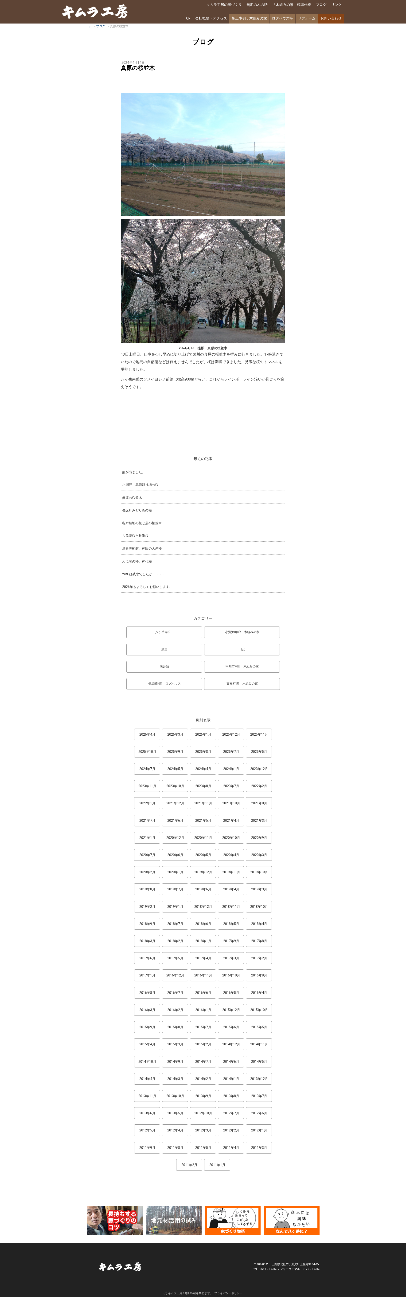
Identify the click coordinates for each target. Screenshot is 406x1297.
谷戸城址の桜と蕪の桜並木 (142, 523)
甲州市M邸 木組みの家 (242, 666)
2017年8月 (259, 941)
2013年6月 (147, 1113)
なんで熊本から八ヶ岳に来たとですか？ (292, 1220)
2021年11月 (203, 803)
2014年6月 (231, 1061)
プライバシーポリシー (228, 1293)
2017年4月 (203, 958)
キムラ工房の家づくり (224, 5)
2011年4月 (231, 1148)
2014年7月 (203, 1061)
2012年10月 (203, 1113)
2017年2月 (259, 958)
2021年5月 (203, 820)
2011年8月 (175, 1148)
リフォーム (307, 18)
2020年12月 (175, 838)
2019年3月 (259, 889)
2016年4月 (259, 993)
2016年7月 (175, 993)
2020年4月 (231, 855)
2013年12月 (259, 1079)
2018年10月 (259, 906)
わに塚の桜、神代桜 (137, 561)
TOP (187, 18)
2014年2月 (203, 1079)
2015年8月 (175, 1027)
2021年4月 (231, 820)
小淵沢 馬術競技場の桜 (140, 485)
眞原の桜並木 (132, 498)
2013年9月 (203, 1096)
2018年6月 (203, 924)
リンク (336, 5)
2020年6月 (175, 855)
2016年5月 (231, 993)
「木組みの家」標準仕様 (291, 5)
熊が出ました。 (133, 472)
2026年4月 (147, 734)
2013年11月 (147, 1096)
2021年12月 (175, 803)
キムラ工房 (95, 11)
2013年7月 (259, 1096)
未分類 (164, 666)
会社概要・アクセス (211, 18)
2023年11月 (147, 786)
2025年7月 (231, 752)
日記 (242, 649)
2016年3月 (147, 1010)
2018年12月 (203, 906)
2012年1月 (259, 1130)
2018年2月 (175, 941)
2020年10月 (231, 838)
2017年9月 (231, 941)
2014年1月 (231, 1079)
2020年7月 (147, 855)
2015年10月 (259, 1010)
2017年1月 (147, 975)
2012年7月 (231, 1113)
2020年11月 (203, 838)
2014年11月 (259, 1044)
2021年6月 (175, 820)
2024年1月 (231, 769)
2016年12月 (175, 975)
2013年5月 (175, 1113)
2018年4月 (259, 924)
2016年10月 (231, 975)
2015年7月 (203, 1027)
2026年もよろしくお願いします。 (147, 587)
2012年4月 (175, 1130)
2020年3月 (259, 855)
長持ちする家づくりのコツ (115, 1220)
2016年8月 (147, 993)
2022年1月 (147, 803)
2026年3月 (175, 734)
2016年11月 (203, 975)
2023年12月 (259, 769)
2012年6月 (259, 1113)
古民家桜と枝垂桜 (135, 536)
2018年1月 (203, 941)
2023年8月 (203, 786)
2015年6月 (231, 1027)
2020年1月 (175, 872)
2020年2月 (147, 872)
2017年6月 (147, 958)
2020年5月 (203, 855)
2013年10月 (175, 1096)
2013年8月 (231, 1096)
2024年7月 (147, 769)
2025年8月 (203, 752)
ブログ (321, 5)
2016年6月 (203, 993)
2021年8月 (259, 803)
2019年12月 (203, 872)
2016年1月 (203, 1010)
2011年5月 (203, 1148)
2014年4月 (147, 1079)
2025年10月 (147, 752)
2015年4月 (147, 1044)
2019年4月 (231, 889)
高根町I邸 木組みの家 (242, 683)
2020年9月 (259, 838)
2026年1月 (203, 734)
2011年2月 (189, 1165)
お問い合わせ (331, 18)
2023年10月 (175, 786)
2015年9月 (147, 1027)
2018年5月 (231, 924)
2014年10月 (147, 1061)
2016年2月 (175, 1010)
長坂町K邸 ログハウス (164, 683)
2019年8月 (147, 889)
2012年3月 (203, 1130)
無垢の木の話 (257, 5)
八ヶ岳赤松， (164, 632)
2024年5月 (175, 769)
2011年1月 (217, 1165)
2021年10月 (231, 803)
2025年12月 (231, 734)
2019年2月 (147, 906)
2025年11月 (259, 734)
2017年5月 (175, 958)
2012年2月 (231, 1130)
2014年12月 (231, 1044)
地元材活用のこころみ (174, 1220)
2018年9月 (147, 924)
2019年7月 (175, 889)
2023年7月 (231, 786)
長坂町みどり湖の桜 (137, 510)
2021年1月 (147, 838)
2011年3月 (259, 1148)
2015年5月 (259, 1027)
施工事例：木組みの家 (249, 18)
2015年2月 (203, 1044)
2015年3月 (175, 1044)
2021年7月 (147, 820)
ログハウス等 (282, 18)
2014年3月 (175, 1079)
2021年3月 (259, 820)
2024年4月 (203, 769)
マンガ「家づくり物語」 (233, 1220)
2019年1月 (175, 906)
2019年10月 (259, 872)
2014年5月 (259, 1061)
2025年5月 (259, 752)
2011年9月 (147, 1148)
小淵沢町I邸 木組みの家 (242, 632)
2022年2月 (259, 786)
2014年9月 (175, 1061)
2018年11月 (231, 906)
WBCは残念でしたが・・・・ (143, 574)
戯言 (164, 649)
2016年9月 (259, 975)
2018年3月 (147, 941)
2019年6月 (203, 889)
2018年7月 (175, 924)
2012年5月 (147, 1130)
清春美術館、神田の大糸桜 (142, 548)
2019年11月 (231, 872)
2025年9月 (175, 752)
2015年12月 (231, 1010)
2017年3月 (231, 958)
